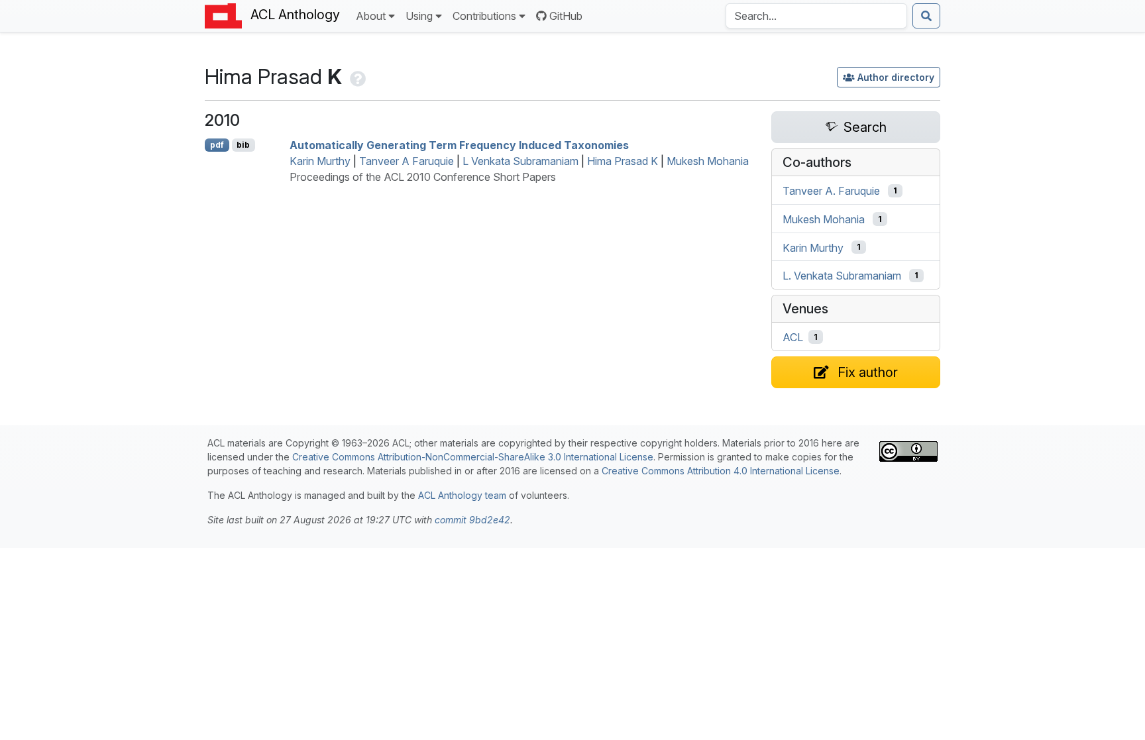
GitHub (565, 16)
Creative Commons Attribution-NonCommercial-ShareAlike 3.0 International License (472, 456)
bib (243, 145)
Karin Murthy (320, 161)
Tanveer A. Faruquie (831, 190)
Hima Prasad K (622, 161)
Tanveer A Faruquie (406, 161)
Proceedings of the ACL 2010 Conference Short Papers (423, 177)
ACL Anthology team (462, 495)
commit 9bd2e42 (472, 519)
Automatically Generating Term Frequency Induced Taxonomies (459, 145)
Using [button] (419, 16)
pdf (217, 145)
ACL (793, 337)
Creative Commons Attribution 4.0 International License (721, 470)
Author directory (895, 77)
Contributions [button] (484, 16)
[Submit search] (926, 15)
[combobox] (816, 15)
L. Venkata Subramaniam (842, 275)
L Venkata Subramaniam (520, 161)
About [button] (371, 16)
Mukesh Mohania (708, 161)
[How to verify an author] (356, 76)
